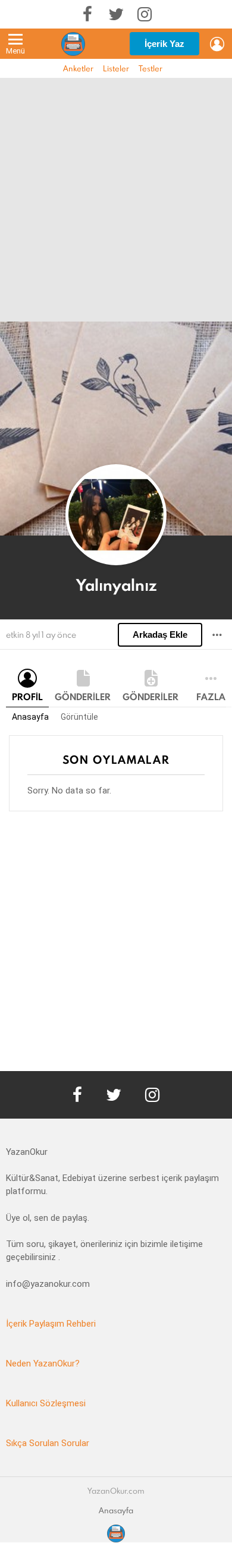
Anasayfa (30, 717)
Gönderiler (83, 697)
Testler (150, 68)
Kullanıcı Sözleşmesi (46, 1403)
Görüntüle (79, 717)
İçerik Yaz (164, 44)
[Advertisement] (116, 200)
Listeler (116, 68)
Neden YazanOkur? (43, 1363)
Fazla (210, 697)
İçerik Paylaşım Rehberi (51, 1323)
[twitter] (116, 14)
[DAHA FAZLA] (217, 635)
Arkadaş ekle (160, 634)
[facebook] (87, 14)
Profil (27, 697)
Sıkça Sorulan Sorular (47, 1443)
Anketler (78, 68)
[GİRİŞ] (217, 44)
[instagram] (144, 14)
